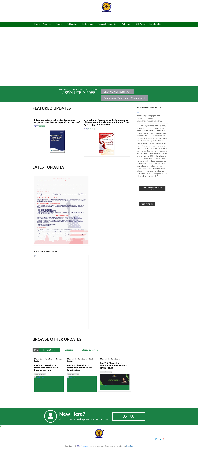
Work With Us (147, 204)
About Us (47, 24)
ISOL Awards (140, 24)
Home (37, 24)
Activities (126, 24)
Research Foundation (108, 24)
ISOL (53, 10)
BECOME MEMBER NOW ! (117, 91)
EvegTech (129, 446)
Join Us (129, 416)
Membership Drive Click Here (152, 188)
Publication (72, 24)
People (59, 24)
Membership (155, 24)
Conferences (88, 24)
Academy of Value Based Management (124, 98)
